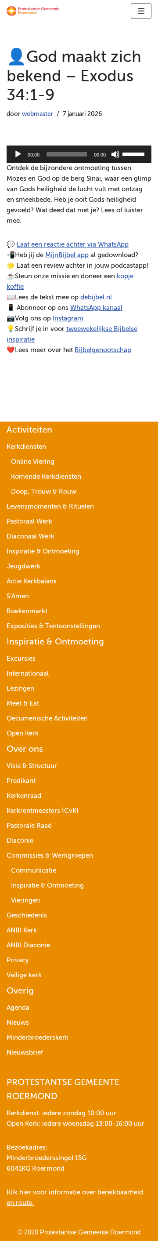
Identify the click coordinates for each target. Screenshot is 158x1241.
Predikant (21, 781)
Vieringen (25, 900)
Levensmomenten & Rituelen (50, 506)
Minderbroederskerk (37, 1037)
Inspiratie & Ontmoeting (43, 551)
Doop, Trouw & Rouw (43, 491)
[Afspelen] (18, 154)
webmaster (37, 114)
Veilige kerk (24, 975)
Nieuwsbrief (25, 1052)
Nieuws (18, 1022)
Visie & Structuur (32, 766)
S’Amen (18, 596)
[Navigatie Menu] (141, 11)
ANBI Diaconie (28, 945)
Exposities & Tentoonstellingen (53, 626)
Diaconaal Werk (30, 536)
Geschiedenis (27, 915)
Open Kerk (23, 733)
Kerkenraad (24, 796)
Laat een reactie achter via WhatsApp (73, 244)
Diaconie (20, 840)
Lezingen (20, 688)
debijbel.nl (96, 297)
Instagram (68, 318)
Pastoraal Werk (29, 521)
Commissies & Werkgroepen (50, 855)
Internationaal (28, 673)
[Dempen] (115, 154)
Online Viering (32, 462)
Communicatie (33, 870)
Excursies (21, 658)
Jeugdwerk (23, 566)
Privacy (18, 960)
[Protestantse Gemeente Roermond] (33, 11)
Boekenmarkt (27, 611)
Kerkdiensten (26, 447)
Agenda (18, 1007)
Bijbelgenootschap (103, 350)
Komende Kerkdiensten (46, 476)
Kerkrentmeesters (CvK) (43, 811)
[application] (79, 154)
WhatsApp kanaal (96, 308)
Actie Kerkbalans (32, 581)
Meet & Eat (23, 703)
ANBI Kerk (22, 930)
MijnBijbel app (67, 255)
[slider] (134, 153)
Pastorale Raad (29, 825)
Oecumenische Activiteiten (47, 718)
